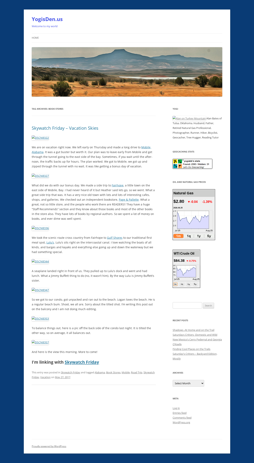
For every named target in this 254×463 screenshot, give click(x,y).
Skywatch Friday (82, 362)
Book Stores (113, 372)
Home (35, 37)
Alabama (100, 372)
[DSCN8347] (40, 290)
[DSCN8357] (40, 342)
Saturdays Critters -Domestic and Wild (195, 334)
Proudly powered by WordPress (49, 446)
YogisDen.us (47, 19)
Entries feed (180, 413)
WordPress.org (181, 422)
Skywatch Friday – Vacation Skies (65, 128)
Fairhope (117, 185)
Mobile (126, 372)
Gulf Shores (114, 238)
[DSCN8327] (40, 176)
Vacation (45, 377)
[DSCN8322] (40, 138)
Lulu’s (50, 242)
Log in (176, 408)
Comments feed (182, 417)
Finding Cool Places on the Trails (191, 349)
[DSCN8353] (40, 318)
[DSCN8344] (40, 261)
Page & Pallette (129, 199)
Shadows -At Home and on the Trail (193, 330)
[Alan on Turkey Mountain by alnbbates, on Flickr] (189, 118)
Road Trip (136, 372)
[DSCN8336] (40, 228)
